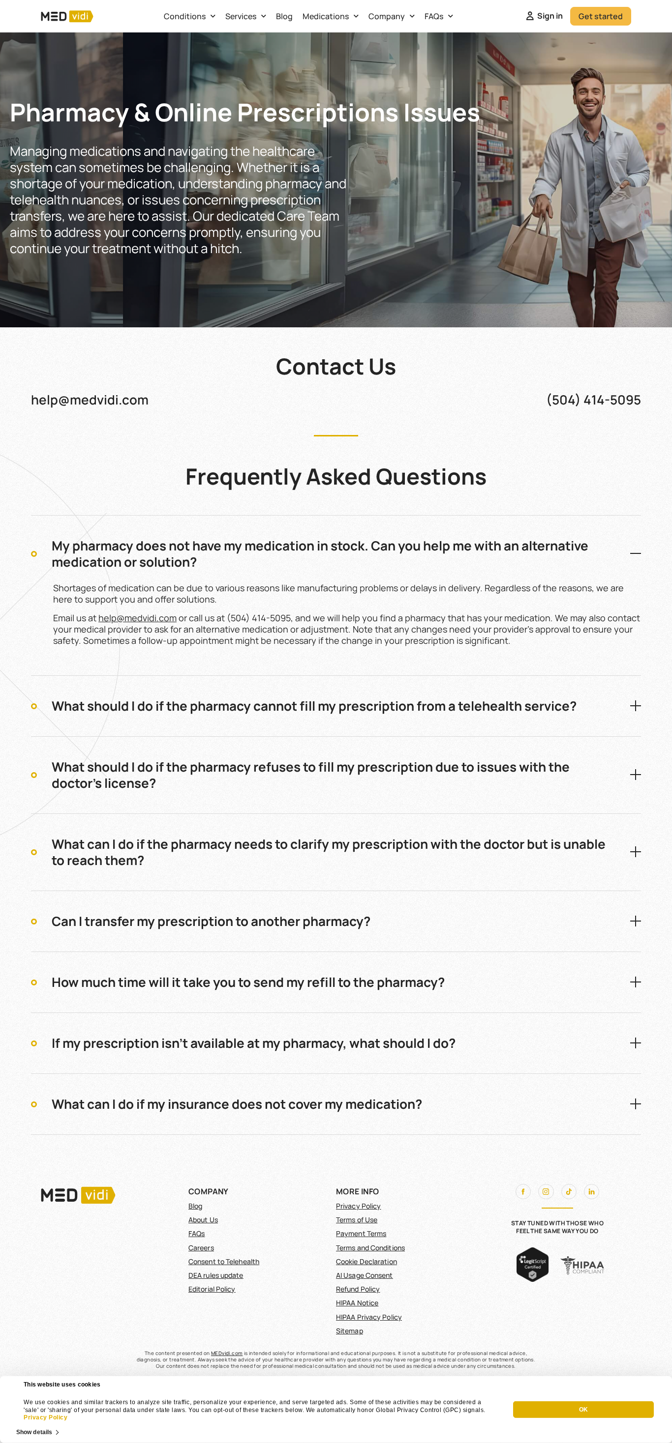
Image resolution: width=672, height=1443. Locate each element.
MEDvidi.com (227, 1353)
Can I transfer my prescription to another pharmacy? (211, 921)
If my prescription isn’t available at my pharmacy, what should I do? (254, 1043)
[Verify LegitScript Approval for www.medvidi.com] (532, 1279)
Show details (34, 1431)
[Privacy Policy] (487, 1410)
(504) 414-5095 (593, 399)
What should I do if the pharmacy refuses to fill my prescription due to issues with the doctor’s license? (311, 775)
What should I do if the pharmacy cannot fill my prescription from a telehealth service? (314, 706)
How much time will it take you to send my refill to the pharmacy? (248, 982)
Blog (284, 16)
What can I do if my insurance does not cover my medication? (237, 1104)
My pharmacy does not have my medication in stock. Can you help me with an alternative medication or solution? (320, 554)
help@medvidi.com (90, 399)
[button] (336, 553)
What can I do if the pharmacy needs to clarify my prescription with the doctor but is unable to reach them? (329, 852)
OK (583, 1409)
